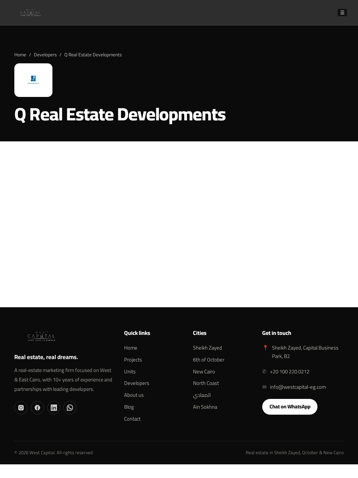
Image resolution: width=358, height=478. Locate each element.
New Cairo (204, 371)
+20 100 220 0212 (289, 371)
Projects (133, 359)
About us (134, 395)
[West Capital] (30, 12)
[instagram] (21, 407)
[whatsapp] (70, 407)
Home (20, 54)
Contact (132, 418)
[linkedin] (53, 407)
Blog (129, 407)
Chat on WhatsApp (178, 263)
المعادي (202, 395)
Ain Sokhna (205, 407)
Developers (45, 54)
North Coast (206, 383)
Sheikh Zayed (207, 347)
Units (130, 371)
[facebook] (37, 407)
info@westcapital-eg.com (298, 387)
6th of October (208, 359)
